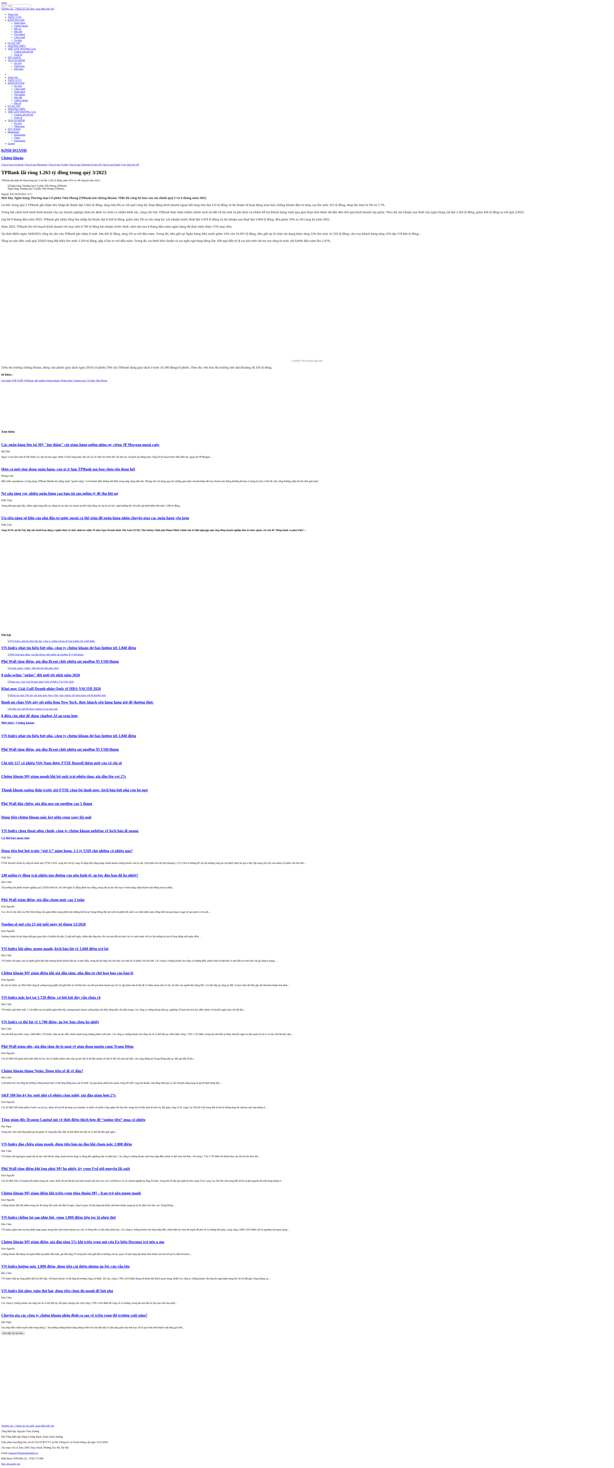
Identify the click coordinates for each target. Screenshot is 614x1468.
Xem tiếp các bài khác (13, 1333)
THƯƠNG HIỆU (17, 46)
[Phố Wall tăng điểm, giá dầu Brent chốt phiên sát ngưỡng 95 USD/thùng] (45, 654)
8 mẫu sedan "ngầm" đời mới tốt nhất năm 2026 (40, 675)
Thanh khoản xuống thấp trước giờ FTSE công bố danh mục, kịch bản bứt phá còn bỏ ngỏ (74, 790)
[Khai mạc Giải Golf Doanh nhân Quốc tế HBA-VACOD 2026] (41, 681)
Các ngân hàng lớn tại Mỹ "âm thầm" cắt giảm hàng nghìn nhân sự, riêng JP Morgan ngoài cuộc (80, 445)
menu (4, 2)
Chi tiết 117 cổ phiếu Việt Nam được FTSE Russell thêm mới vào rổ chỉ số (61, 763)
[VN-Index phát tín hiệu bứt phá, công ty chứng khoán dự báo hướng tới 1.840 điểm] (51, 641)
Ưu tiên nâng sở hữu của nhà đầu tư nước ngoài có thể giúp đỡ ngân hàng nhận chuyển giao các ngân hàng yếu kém (95, 518)
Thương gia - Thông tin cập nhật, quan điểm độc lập (27, 9)
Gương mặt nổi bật (23, 51)
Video (17, 137)
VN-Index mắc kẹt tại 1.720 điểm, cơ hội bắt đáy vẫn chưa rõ (51, 997)
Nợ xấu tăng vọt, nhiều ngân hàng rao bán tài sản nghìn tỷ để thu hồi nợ (59, 493)
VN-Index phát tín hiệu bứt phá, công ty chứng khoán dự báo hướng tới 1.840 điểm (68, 648)
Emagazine (19, 140)
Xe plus (18, 40)
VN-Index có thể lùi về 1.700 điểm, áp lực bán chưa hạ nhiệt (50, 1022)
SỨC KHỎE (14, 57)
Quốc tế (18, 54)
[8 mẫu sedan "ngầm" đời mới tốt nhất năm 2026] (33, 668)
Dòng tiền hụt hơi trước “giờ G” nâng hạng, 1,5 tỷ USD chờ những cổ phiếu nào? (67, 851)
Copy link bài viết (130, 164)
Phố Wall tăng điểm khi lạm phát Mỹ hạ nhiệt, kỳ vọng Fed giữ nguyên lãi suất (65, 1168)
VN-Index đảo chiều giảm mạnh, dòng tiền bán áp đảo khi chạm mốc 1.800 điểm (66, 1144)
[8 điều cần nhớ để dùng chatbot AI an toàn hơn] (33, 709)
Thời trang (19, 66)
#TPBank (29, 380)
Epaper (11, 143)
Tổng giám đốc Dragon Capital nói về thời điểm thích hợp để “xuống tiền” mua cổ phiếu (73, 1120)
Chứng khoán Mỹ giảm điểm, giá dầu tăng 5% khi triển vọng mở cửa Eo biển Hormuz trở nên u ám (82, 1242)
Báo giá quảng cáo (10, 1464)
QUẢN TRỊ (14, 43)
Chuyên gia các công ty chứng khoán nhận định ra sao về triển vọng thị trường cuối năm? (74, 1315)
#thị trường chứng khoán (46, 380)
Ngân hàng (19, 23)
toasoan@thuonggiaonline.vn (23, 1453)
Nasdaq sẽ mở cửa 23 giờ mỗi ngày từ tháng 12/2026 (43, 924)
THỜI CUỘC (15, 17)
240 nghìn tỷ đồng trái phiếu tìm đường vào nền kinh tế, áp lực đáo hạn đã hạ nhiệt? (69, 875)
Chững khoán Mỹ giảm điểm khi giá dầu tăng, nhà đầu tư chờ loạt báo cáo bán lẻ (67, 973)
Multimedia (13, 132)
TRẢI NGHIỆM (16, 60)
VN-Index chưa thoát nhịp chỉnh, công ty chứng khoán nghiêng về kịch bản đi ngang (69, 831)
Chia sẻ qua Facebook (12, 164)
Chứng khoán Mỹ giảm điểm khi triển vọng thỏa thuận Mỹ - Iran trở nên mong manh (71, 1193)
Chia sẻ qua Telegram (80, 164)
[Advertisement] (97, 404)
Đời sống (18, 69)
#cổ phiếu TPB (9, 380)
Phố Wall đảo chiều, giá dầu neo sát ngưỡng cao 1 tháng (46, 803)
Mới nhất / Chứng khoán (17, 722)
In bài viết (96, 164)
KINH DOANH (16, 20)
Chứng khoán (21, 25)
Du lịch (18, 63)
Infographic (20, 135)
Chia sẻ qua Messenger (36, 164)
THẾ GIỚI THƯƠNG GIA (22, 49)
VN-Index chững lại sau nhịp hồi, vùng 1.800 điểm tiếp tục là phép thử (58, 1217)
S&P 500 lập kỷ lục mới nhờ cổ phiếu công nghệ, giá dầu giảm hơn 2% (58, 1095)
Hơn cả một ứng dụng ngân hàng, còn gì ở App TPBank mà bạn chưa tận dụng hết (68, 469)
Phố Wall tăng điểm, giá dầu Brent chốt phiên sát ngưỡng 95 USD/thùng (60, 661)
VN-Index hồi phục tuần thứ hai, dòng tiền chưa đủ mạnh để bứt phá (57, 1291)
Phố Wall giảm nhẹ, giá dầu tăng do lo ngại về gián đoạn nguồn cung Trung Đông (67, 1046)
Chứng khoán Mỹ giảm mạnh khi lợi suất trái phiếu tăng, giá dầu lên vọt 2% (63, 776)
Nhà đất (18, 31)
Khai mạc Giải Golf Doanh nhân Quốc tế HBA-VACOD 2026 (51, 688)
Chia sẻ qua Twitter (58, 164)
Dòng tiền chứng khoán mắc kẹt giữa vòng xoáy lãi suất (46, 817)
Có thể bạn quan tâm (15, 838)
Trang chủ (13, 14)
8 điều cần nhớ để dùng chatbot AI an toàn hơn (39, 716)
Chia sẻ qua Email (111, 164)
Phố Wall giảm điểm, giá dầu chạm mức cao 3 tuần (42, 900)
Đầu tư (17, 28)
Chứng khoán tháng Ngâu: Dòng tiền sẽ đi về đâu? (42, 1071)
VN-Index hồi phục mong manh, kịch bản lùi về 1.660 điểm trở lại (54, 949)
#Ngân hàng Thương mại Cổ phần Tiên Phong (83, 380)
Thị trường (19, 34)
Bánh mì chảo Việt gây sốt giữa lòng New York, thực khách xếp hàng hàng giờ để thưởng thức (77, 702)
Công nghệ (19, 37)
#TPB (20, 380)
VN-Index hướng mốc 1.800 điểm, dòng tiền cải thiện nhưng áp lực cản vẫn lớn (65, 1266)
